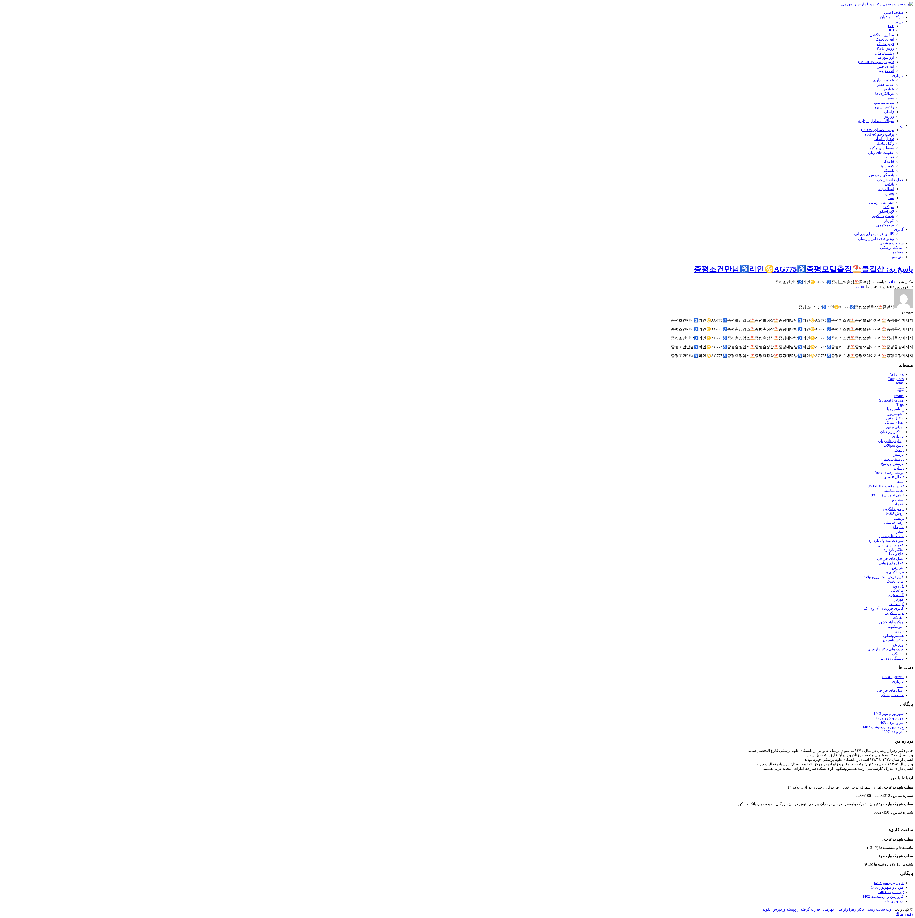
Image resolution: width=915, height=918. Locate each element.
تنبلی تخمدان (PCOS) (887, 495)
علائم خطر (895, 554)
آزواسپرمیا (895, 409)
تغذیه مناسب (893, 491)
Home (899, 383)
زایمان (899, 518)
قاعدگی (897, 590)
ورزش (898, 645)
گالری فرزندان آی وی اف (884, 608)
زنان (900, 686)
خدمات (898, 504)
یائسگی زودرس (891, 658)
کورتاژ (899, 599)
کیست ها (896, 604)
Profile (899, 396)
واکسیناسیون (893, 640)
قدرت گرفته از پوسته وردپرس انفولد (791, 909)
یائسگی (898, 654)
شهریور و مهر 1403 (889, 714)
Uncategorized (893, 677)
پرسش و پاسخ (892, 459)
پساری (898, 468)
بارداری (898, 436)
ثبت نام (898, 500)
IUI (901, 387)
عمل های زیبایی (891, 563)
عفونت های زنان (891, 545)
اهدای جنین (895, 427)
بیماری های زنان (891, 441)
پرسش (898, 454)
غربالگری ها (894, 572)
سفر (900, 531)
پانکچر (899, 450)
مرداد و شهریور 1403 (887, 718)
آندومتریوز (896, 414)
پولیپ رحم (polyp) (889, 472)
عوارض (898, 568)
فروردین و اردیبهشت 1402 (883, 727)
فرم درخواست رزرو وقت (883, 577)
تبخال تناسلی (893, 477)
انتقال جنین (895, 418)
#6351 (859, 287)
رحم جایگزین (893, 509)
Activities (896, 374)
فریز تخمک (895, 581)
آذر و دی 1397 (893, 732)
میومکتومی (895, 626)
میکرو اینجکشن (891, 622)
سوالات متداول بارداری (885, 540)
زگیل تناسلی (894, 522)
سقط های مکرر (891, 536)
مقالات (898, 617)
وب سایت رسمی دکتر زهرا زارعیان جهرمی (857, 909)
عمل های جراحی (890, 559)
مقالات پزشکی (892, 695)
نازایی (899, 631)
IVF (900, 392)
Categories (896, 379)
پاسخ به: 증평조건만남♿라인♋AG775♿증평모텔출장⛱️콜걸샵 (803, 269)
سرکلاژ (898, 527)
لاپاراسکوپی (894, 613)
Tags (900, 404)
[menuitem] (453, 12)
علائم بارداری (893, 549)
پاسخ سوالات (893, 445)
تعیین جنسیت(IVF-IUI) (886, 486)
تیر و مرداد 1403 (891, 723)
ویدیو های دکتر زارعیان (886, 649)
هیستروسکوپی (892, 636)
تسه (900, 482)
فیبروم (898, 586)
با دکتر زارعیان (892, 432)
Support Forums (891, 400)
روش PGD (895, 513)
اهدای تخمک (894, 423)
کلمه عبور (896, 595)
